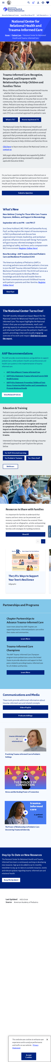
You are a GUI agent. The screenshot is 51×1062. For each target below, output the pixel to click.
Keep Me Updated (11, 880)
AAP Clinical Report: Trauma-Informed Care (23, 372)
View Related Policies (12, 395)
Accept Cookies (28, 1056)
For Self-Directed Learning (15, 453)
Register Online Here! (28, 248)
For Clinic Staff (34, 458)
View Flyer (10, 292)
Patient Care (16, 35)
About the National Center (10, 15)
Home (7, 35)
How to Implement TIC (30, 120)
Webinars (10, 466)
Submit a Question (25, 193)
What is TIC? (10, 120)
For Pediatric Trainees (13, 458)
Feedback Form (50, 531)
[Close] (47, 1039)
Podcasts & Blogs (25, 716)
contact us (7, 150)
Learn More (25, 639)
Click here (7, 147)
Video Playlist (25, 707)
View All (25, 534)
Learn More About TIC (28, 15)
